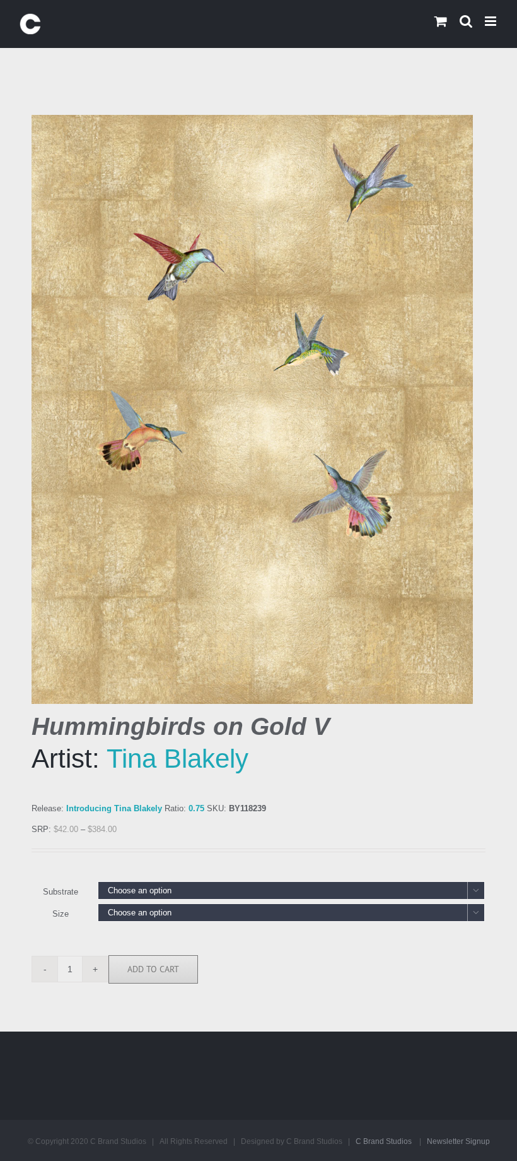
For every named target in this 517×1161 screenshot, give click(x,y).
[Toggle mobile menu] (491, 21)
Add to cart (153, 969)
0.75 (196, 808)
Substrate (60, 891)
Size (60, 914)
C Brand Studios (384, 1141)
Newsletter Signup (458, 1141)
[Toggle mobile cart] (440, 21)
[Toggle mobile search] (466, 21)
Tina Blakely (177, 758)
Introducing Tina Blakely (114, 808)
